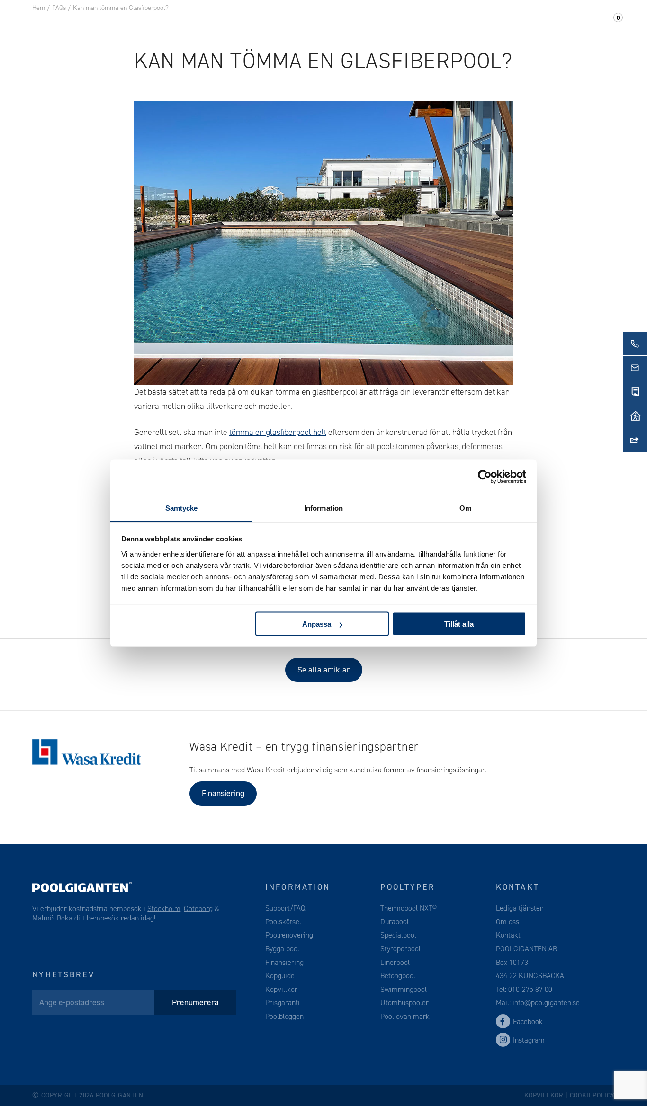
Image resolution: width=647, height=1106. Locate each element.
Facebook (528, 1021)
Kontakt (516, 23)
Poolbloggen (284, 1016)
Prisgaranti (282, 1003)
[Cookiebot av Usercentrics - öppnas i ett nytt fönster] (484, 477)
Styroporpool (400, 949)
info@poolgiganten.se (545, 1003)
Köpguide (280, 976)
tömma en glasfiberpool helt (277, 432)
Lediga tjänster (519, 908)
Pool (161, 23)
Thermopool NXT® (408, 908)
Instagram (529, 1040)
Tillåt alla (459, 624)
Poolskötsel (283, 922)
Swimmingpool (403, 989)
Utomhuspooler (404, 1003)
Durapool (394, 922)
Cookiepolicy (592, 1095)
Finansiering (223, 793)
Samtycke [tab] (181, 508)
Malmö (43, 918)
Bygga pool (282, 949)
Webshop (286, 23)
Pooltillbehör (219, 23)
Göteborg (198, 908)
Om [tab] (465, 508)
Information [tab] (323, 508)
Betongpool (397, 976)
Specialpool (398, 935)
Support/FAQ (578, 23)
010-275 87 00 (530, 989)
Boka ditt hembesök (88, 918)
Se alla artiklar (323, 669)
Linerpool (395, 962)
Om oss (467, 23)
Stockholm (163, 908)
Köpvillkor (281, 989)
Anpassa (316, 624)
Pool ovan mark (405, 1016)
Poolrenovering (289, 935)
